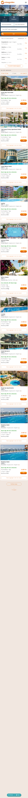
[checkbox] (2, 77)
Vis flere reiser (14, 484)
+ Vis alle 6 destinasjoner (14, 66)
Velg (23, 103)
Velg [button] (26, 43)
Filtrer (11, 795)
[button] (7, 24)
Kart (18, 795)
